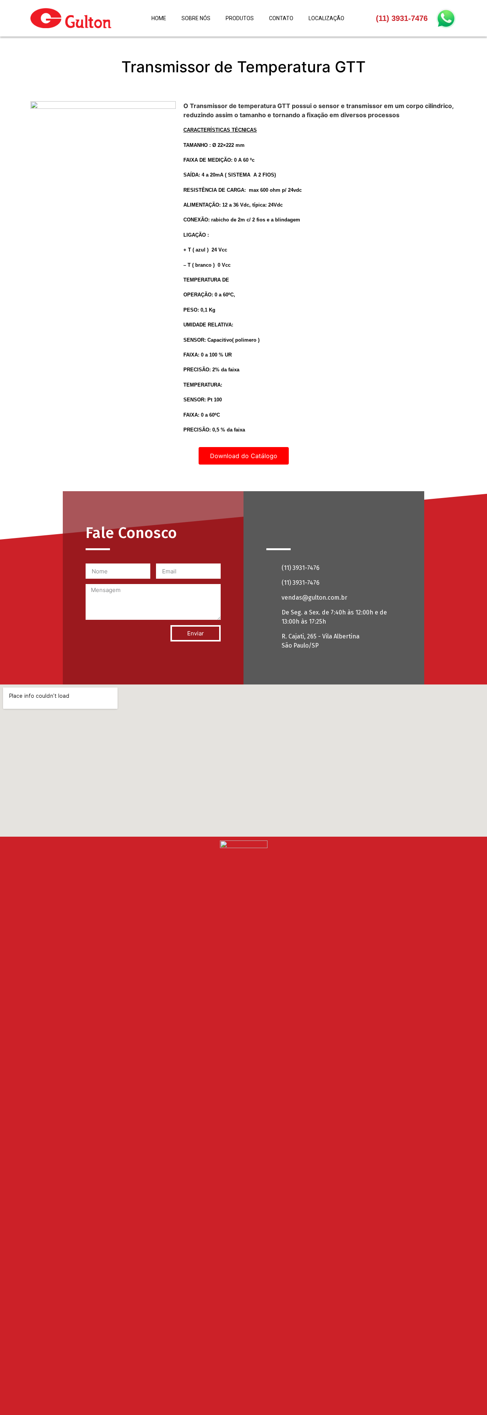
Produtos (240, 18)
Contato (281, 18)
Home (158, 18)
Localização (326, 18)
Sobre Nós (195, 18)
